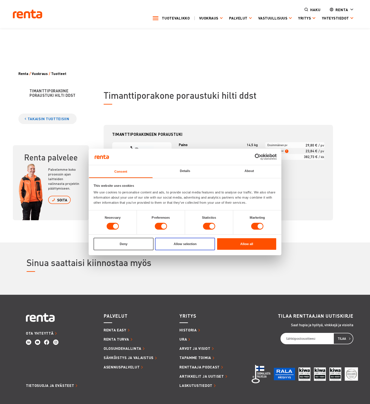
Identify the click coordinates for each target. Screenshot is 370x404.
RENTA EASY (115, 330)
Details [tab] (185, 171)
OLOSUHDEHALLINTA (122, 348)
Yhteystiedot (335, 18)
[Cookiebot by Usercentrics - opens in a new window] (258, 157)
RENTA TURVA (116, 339)
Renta (342, 9)
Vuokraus (208, 18)
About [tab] (249, 171)
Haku (315, 9)
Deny (123, 244)
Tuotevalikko (176, 18)
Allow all (246, 244)
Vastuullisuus (273, 18)
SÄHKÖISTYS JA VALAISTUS (129, 357)
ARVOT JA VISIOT (194, 348)
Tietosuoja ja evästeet (50, 385)
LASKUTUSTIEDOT (195, 385)
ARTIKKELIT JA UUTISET (201, 376)
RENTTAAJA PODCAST (199, 367)
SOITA (62, 200)
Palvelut (238, 18)
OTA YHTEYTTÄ (40, 333)
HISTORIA (188, 330)
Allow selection (185, 244)
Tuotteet (58, 73)
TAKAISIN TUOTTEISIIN (48, 118)
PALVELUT (116, 316)
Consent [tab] (120, 172)
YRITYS (187, 316)
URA (183, 339)
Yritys (304, 18)
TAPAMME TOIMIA (195, 357)
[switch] (161, 226)
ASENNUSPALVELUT (122, 367)
